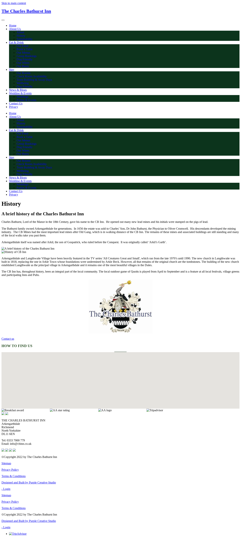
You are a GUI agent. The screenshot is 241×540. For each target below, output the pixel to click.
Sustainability (25, 39)
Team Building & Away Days (34, 79)
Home (12, 25)
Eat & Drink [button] (16, 42)
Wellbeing (23, 83)
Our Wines (23, 62)
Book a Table (25, 49)
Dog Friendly (25, 59)
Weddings (22, 96)
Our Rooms (24, 73)
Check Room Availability (32, 76)
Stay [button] (11, 69)
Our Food (22, 45)
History (21, 35)
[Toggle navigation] (3, 20)
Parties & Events (26, 100)
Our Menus (23, 52)
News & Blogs (18, 89)
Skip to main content (14, 3)
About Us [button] (15, 28)
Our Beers (23, 66)
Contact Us (15, 103)
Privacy (13, 106)
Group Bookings (27, 56)
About (20, 32)
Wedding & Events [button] (20, 93)
